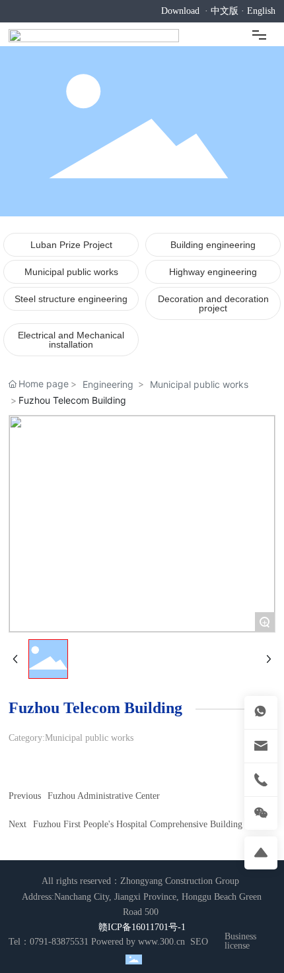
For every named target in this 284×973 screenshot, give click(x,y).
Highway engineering (213, 272)
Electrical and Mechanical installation (71, 340)
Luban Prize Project (71, 244)
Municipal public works (71, 272)
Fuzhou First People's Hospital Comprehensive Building (137, 824)
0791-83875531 (59, 942)
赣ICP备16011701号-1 (142, 927)
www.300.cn (161, 942)
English (261, 11)
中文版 (224, 11)
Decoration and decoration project (213, 303)
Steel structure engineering (71, 299)
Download (180, 11)
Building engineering (213, 244)
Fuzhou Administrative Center (104, 796)
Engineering (108, 384)
